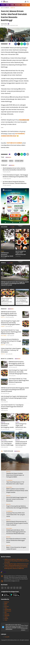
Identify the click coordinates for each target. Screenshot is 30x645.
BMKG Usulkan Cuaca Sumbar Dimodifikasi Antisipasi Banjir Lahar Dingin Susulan (17, 490)
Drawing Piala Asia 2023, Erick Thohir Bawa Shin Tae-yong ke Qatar (15, 514)
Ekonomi (6, 606)
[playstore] (15, 596)
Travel (5, 617)
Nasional (6, 614)
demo (11, 161)
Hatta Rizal (4, 24)
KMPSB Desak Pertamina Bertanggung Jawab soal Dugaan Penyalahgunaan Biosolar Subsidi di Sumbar (7, 257)
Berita (13, 7)
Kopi (5, 612)
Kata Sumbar (5, 7)
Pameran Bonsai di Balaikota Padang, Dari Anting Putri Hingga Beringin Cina (11, 341)
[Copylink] (27, 44)
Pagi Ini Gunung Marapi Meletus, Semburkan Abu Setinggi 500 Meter (17, 507)
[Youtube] (17, 587)
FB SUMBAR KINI (24, 120)
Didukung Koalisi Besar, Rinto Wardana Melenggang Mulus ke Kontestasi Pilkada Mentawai (16, 531)
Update (6, 618)
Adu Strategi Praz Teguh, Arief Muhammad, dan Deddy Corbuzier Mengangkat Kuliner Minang (22, 255)
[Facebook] (15, 44)
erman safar (19, 161)
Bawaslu (4, 161)
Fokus (5, 608)
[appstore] (5, 596)
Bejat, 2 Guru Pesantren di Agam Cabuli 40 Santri (16, 548)
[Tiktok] (20, 587)
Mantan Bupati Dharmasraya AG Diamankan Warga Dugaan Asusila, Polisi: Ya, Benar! (17, 523)
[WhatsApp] (21, 44)
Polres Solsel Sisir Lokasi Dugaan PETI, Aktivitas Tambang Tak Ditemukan (11, 350)
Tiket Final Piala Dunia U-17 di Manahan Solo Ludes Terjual (15, 483)
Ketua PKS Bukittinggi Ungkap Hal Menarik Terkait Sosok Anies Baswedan (16, 499)
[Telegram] (24, 44)
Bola (5, 605)
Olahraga (6, 615)
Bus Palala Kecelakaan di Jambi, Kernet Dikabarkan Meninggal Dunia (16, 540)
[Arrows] (2, 239)
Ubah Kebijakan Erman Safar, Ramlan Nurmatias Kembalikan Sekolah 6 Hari (14, 169)
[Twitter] (18, 44)
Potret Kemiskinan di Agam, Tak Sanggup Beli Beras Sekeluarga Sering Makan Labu (15, 175)
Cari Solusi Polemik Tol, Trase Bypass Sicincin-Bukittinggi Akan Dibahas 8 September (22, 302)
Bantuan (6, 602)
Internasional (7, 611)
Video (5, 620)
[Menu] (2, 1)
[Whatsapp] (8, 587)
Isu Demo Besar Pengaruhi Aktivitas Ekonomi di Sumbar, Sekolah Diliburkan (14, 182)
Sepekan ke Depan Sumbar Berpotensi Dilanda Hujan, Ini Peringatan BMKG (15, 475)
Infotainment (7, 609)
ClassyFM (6, 637)
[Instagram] (14, 587)
